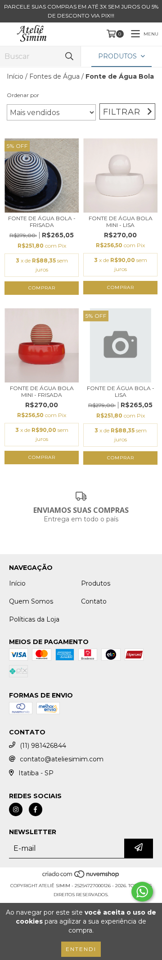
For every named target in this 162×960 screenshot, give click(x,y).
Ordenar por (23, 95)
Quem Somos (31, 601)
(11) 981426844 (43, 746)
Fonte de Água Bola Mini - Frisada (42, 391)
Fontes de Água (54, 76)
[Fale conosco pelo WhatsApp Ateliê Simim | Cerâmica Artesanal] (142, 892)
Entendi (81, 949)
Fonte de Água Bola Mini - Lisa (121, 221)
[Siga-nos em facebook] (35, 809)
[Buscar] (69, 56)
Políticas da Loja (34, 619)
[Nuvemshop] (81, 877)
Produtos (95, 583)
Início (15, 76)
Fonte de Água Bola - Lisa (120, 391)
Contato (94, 601)
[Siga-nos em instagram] (15, 809)
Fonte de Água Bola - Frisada (42, 221)
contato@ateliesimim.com (62, 759)
